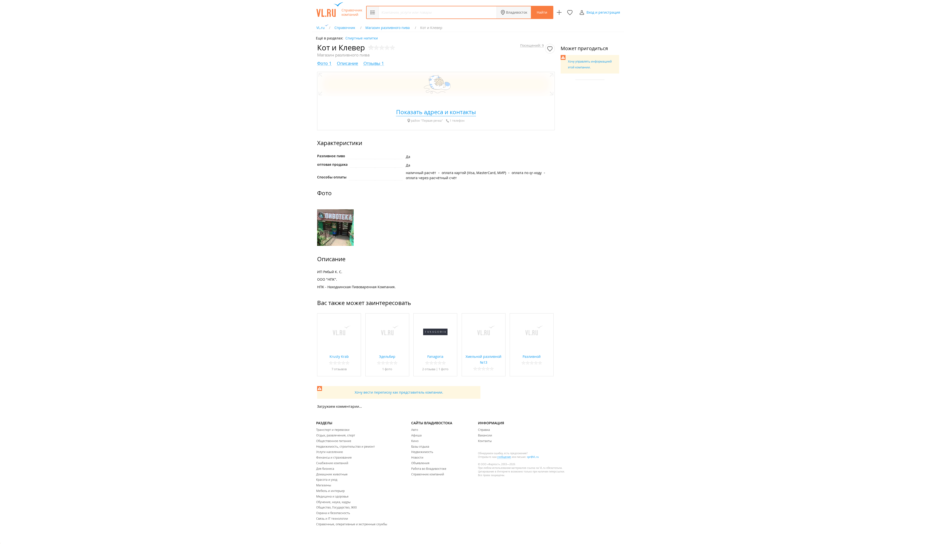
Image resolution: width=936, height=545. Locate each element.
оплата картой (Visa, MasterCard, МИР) (474, 172)
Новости (417, 457)
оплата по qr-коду (527, 172)
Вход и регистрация (603, 12)
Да (408, 156)
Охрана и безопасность (333, 513)
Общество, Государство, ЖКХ (336, 507)
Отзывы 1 (373, 63)
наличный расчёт (421, 172)
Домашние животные (332, 474)
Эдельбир (387, 356)
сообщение (504, 457)
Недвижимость (422, 452)
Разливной (532, 356)
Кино (415, 441)
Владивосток (516, 12)
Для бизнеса (325, 469)
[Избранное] (570, 12)
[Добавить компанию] (559, 12)
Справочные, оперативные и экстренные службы (351, 524)
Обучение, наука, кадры (333, 502)
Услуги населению (329, 452)
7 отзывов (339, 369)
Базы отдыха (420, 446)
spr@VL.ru (533, 457)
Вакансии (485, 435)
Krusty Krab (339, 356)
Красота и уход (326, 479)
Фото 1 (324, 63)
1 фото (387, 369)
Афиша (416, 435)
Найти (542, 12)
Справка (484, 430)
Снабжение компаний (332, 463)
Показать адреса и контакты (436, 112)
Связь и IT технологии (332, 518)
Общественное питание (333, 441)
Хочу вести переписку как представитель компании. (399, 392)
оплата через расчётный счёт (431, 178)
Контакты (485, 441)
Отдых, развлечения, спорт (335, 435)
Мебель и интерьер (330, 491)
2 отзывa (428, 369)
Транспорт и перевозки (333, 430)
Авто (414, 430)
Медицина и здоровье (332, 496)
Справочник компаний (351, 12)
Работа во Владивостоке (428, 469)
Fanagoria (435, 356)
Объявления (420, 463)
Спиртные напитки (361, 38)
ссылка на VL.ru (536, 468)
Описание (347, 63)
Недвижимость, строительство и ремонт (345, 446)
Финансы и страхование (334, 457)
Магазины (323, 485)
